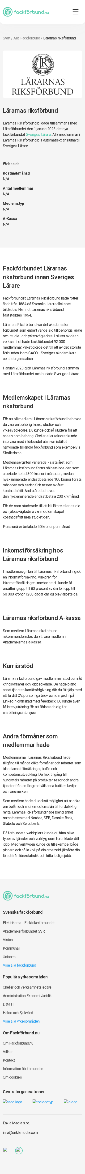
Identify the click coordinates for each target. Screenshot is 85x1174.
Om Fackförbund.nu (18, 1043)
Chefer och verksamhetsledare (27, 987)
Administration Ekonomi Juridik (27, 996)
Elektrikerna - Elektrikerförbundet (29, 923)
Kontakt (9, 1060)
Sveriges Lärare (38, 134)
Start (6, 38)
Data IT (8, 1004)
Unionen (9, 957)
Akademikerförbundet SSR (24, 931)
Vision (8, 940)
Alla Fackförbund (26, 38)
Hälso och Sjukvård (18, 1013)
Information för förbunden (23, 1069)
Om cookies (12, 1077)
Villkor (8, 1052)
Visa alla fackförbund (19, 965)
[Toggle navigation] (75, 12)
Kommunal (11, 948)
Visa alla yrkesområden (21, 1021)
